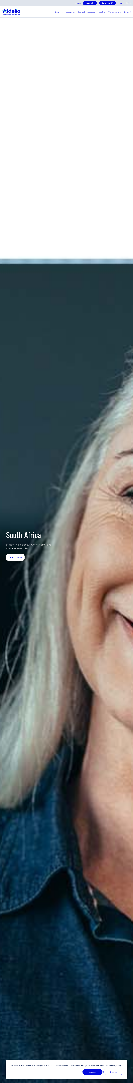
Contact (127, 12)
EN (127, 3)
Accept (92, 1072)
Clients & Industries (86, 12)
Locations (70, 12)
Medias (78, 3)
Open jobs (89, 3)
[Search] (94, 33)
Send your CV (107, 3)
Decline (113, 1072)
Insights (101, 12)
